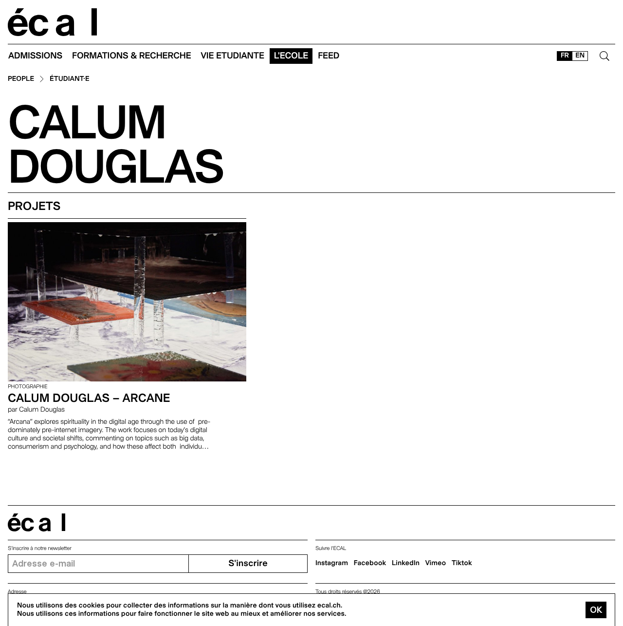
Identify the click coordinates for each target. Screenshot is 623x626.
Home (52, 22)
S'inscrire (247, 563)
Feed (328, 56)
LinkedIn (406, 563)
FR (565, 55)
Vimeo (435, 563)
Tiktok (462, 563)
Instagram (331, 563)
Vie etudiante (232, 56)
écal (36, 522)
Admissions (35, 56)
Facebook (370, 563)
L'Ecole (291, 56)
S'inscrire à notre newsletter (40, 548)
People (21, 79)
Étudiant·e (70, 79)
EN (580, 55)
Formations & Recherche (131, 56)
